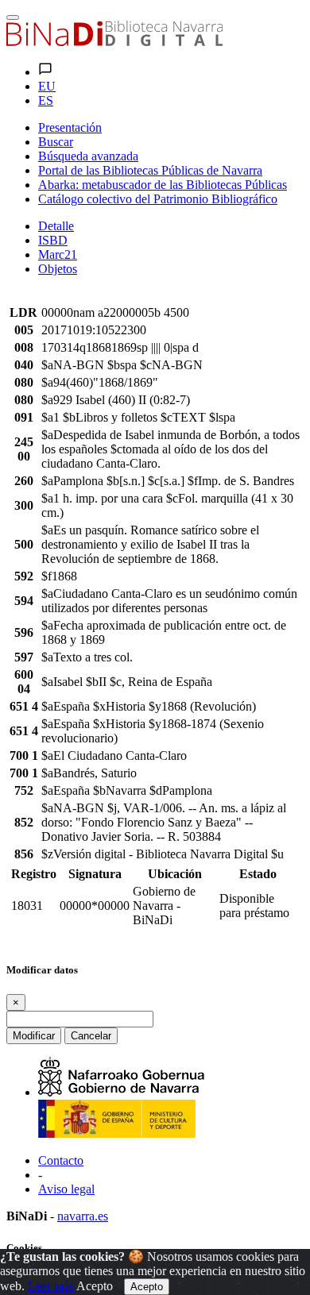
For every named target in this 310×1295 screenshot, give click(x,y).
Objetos (57, 269)
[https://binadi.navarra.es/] (114, 41)
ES (45, 100)
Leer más (51, 1286)
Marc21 (57, 254)
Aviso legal (66, 1189)
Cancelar (91, 1036)
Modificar (34, 1036)
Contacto (60, 1160)
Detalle (56, 226)
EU (47, 86)
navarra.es (82, 1216)
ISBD (53, 240)
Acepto (94, 1286)
